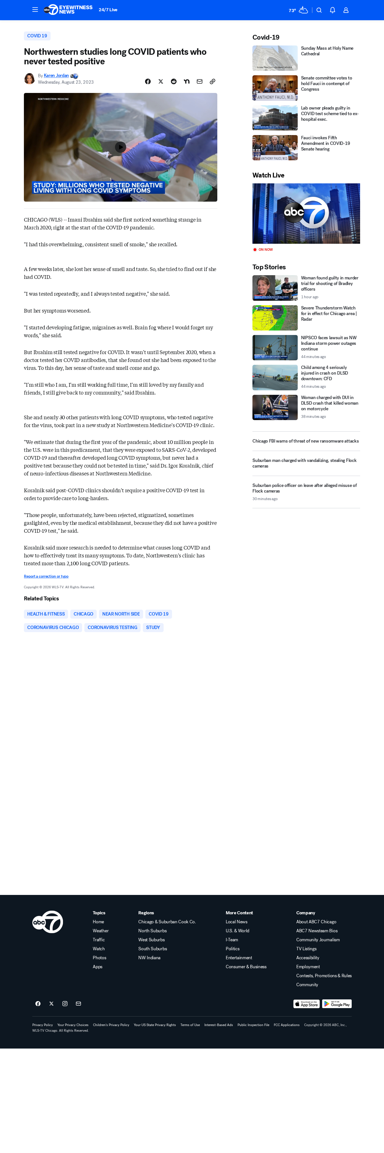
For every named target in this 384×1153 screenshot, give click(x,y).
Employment (308, 967)
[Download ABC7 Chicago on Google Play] (337, 1003)
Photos (99, 958)
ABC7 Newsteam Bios (316, 931)
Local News (236, 922)
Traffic (99, 940)
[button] (35, 9)
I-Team (232, 940)
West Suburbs (151, 940)
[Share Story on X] (161, 81)
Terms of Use (190, 1025)
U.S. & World (237, 931)
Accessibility (307, 958)
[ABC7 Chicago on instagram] (65, 1004)
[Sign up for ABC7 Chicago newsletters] (78, 1004)
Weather (101, 931)
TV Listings (306, 949)
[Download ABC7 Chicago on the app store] (306, 1003)
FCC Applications (287, 1025)
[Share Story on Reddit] (174, 81)
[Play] (306, 213)
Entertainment (239, 958)
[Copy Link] (212, 81)
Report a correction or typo (46, 576)
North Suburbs (152, 931)
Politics (232, 949)
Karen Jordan (56, 76)
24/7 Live (108, 10)
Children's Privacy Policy (111, 1025)
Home (98, 922)
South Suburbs (152, 949)
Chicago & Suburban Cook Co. (167, 922)
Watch (99, 949)
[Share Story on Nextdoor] (186, 81)
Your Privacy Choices (73, 1025)
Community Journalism (318, 940)
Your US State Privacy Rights (155, 1025)
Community (307, 985)
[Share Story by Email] (199, 81)
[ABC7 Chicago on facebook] (38, 1004)
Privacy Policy (42, 1025)
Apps (97, 967)
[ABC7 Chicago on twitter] (51, 1004)
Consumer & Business (246, 967)
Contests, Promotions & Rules (324, 976)
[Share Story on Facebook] (148, 81)
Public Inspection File (253, 1025)
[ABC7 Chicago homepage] (68, 10)
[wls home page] (47, 922)
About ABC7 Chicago (316, 922)
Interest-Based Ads (218, 1025)
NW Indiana (149, 958)
